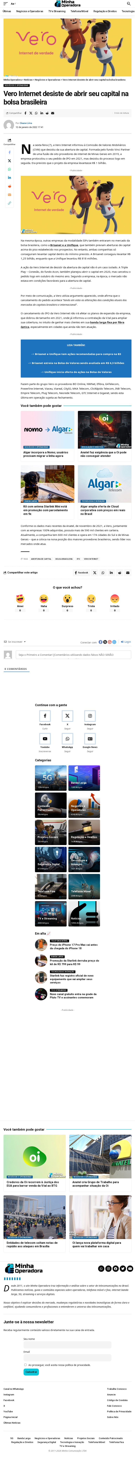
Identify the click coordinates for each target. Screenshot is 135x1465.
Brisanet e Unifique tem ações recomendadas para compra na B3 (78, 354)
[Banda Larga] (84, 778)
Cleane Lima (26, 123)
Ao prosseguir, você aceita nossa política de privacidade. (59, 1365)
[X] (67, 720)
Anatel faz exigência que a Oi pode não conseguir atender (104, 454)
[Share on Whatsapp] (36, 113)
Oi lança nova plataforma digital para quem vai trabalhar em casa (96, 1244)
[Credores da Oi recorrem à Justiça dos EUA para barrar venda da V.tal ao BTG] (35, 1156)
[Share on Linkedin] (41, 113)
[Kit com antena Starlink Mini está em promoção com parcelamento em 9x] (47, 484)
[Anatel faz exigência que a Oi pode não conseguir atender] (104, 430)
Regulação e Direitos (92, 447)
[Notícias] (84, 913)
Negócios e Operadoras (16, 85)
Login (127, 641)
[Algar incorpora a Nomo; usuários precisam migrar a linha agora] (47, 430)
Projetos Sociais (48, 837)
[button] (6, 3)
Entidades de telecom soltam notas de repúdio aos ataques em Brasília (32, 1244)
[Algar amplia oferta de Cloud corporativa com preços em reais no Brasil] (104, 484)
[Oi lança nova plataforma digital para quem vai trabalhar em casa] (100, 1217)
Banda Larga (31, 501)
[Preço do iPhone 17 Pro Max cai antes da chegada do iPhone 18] (41, 945)
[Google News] (90, 743)
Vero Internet (91, 559)
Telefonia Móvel (81, 891)
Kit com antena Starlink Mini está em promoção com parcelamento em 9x (45, 510)
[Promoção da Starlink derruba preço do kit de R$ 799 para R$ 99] (41, 961)
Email (27, 1351)
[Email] (52, 113)
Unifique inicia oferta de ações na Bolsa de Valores (77, 372)
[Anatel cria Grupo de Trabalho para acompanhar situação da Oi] (100, 1156)
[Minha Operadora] (67, 3)
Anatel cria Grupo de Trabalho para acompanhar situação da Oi (95, 1184)
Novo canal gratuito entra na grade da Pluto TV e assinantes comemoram (73, 996)
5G (39, 782)
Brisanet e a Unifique (64, 245)
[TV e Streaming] (51, 913)
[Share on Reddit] (47, 113)
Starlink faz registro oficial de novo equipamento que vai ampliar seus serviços (72, 979)
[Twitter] (123, 1268)
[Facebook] (45, 720)
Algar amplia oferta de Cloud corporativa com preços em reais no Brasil (103, 510)
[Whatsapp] (101, 1268)
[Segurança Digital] (51, 859)
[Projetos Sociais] (51, 832)
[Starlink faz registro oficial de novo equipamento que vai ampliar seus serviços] (41, 977)
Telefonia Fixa (46, 891)
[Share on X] (30, 113)
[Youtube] (45, 743)
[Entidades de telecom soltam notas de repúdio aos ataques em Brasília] (35, 1217)
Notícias (76, 918)
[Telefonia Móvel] (84, 886)
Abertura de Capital (41, 559)
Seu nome (29, 1339)
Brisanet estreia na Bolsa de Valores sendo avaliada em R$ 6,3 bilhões (78, 363)
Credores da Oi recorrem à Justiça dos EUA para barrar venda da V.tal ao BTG (33, 1184)
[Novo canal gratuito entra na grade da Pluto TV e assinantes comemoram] (41, 994)
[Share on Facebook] (25, 113)
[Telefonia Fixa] (51, 886)
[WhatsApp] (67, 743)
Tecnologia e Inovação (93, 501)
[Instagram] (90, 720)
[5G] (51, 778)
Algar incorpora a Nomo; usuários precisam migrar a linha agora (45, 454)
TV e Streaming (47, 918)
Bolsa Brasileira (64, 559)
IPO (78, 559)
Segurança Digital (49, 864)
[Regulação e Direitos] (84, 832)
